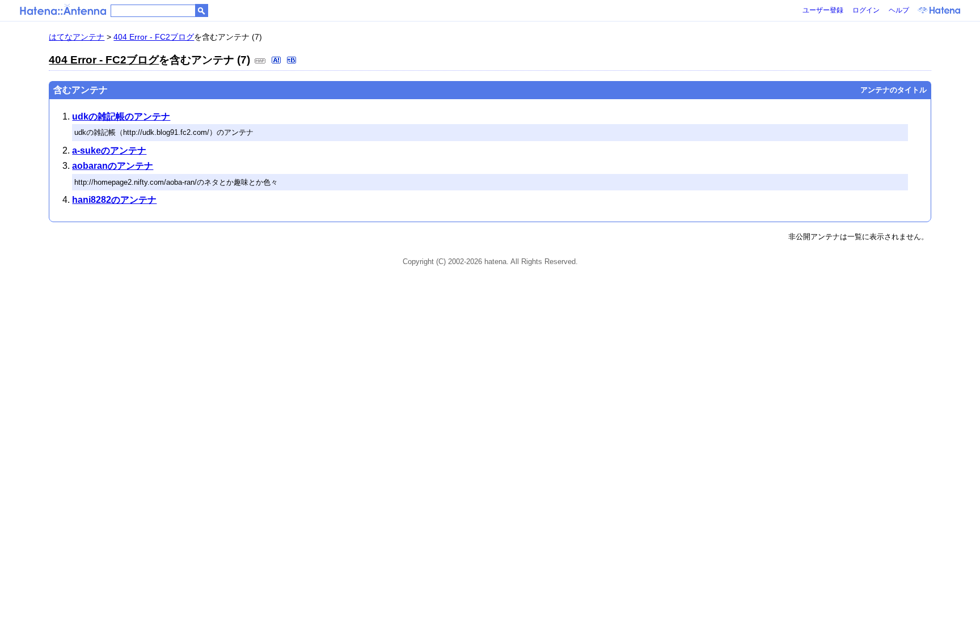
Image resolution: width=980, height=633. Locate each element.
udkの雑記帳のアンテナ (121, 116)
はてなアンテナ (76, 36)
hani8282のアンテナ (114, 200)
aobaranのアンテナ (112, 166)
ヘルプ (899, 10)
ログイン (866, 10)
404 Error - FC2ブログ (153, 36)
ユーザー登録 (822, 10)
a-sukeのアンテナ (109, 150)
